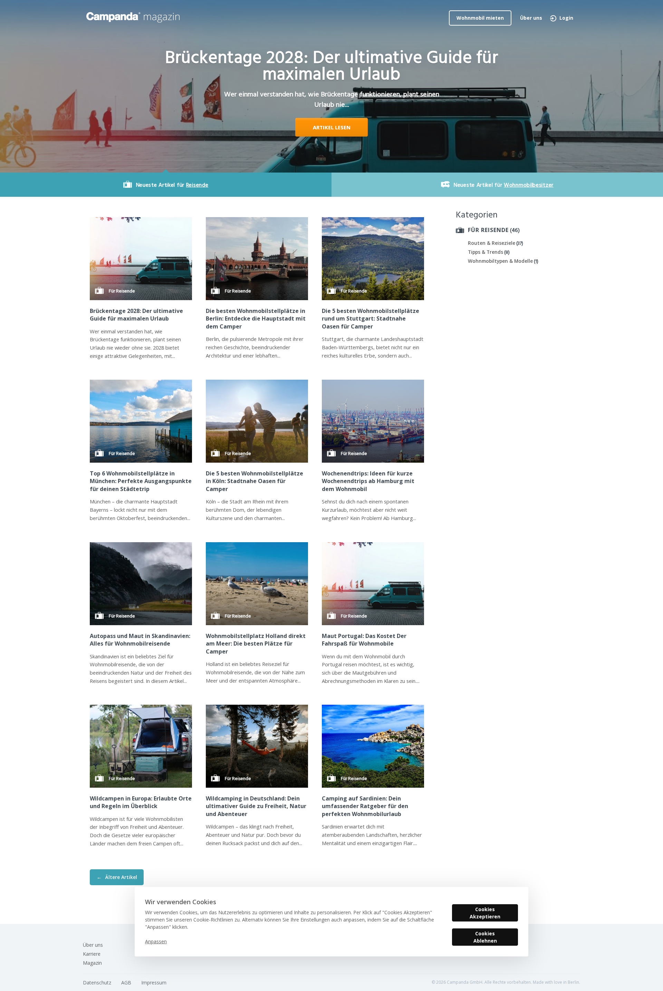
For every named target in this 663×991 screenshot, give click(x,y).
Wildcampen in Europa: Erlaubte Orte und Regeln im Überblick (141, 802)
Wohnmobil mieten (480, 18)
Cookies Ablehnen (485, 937)
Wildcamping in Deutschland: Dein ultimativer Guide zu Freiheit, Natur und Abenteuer (256, 806)
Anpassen (156, 941)
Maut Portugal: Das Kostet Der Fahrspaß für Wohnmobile (364, 639)
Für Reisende (488, 230)
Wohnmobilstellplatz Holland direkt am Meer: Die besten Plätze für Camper (256, 643)
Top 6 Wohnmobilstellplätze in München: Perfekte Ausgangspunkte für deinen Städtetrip (141, 481)
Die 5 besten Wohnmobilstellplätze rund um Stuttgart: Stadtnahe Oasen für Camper (370, 318)
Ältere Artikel (117, 877)
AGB (126, 982)
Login (566, 18)
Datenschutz (97, 982)
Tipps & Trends (485, 252)
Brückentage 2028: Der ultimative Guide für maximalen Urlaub (136, 314)
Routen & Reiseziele (491, 243)
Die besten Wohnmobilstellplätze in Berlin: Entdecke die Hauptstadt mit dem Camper (256, 318)
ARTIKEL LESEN (331, 127)
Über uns (531, 18)
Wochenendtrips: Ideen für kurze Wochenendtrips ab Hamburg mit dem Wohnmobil (368, 481)
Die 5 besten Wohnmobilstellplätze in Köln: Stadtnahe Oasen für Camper (254, 481)
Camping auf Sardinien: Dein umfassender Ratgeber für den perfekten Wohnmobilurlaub (365, 806)
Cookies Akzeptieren (485, 913)
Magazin (92, 963)
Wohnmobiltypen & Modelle (500, 261)
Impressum (153, 982)
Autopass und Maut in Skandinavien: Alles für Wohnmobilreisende (140, 639)
